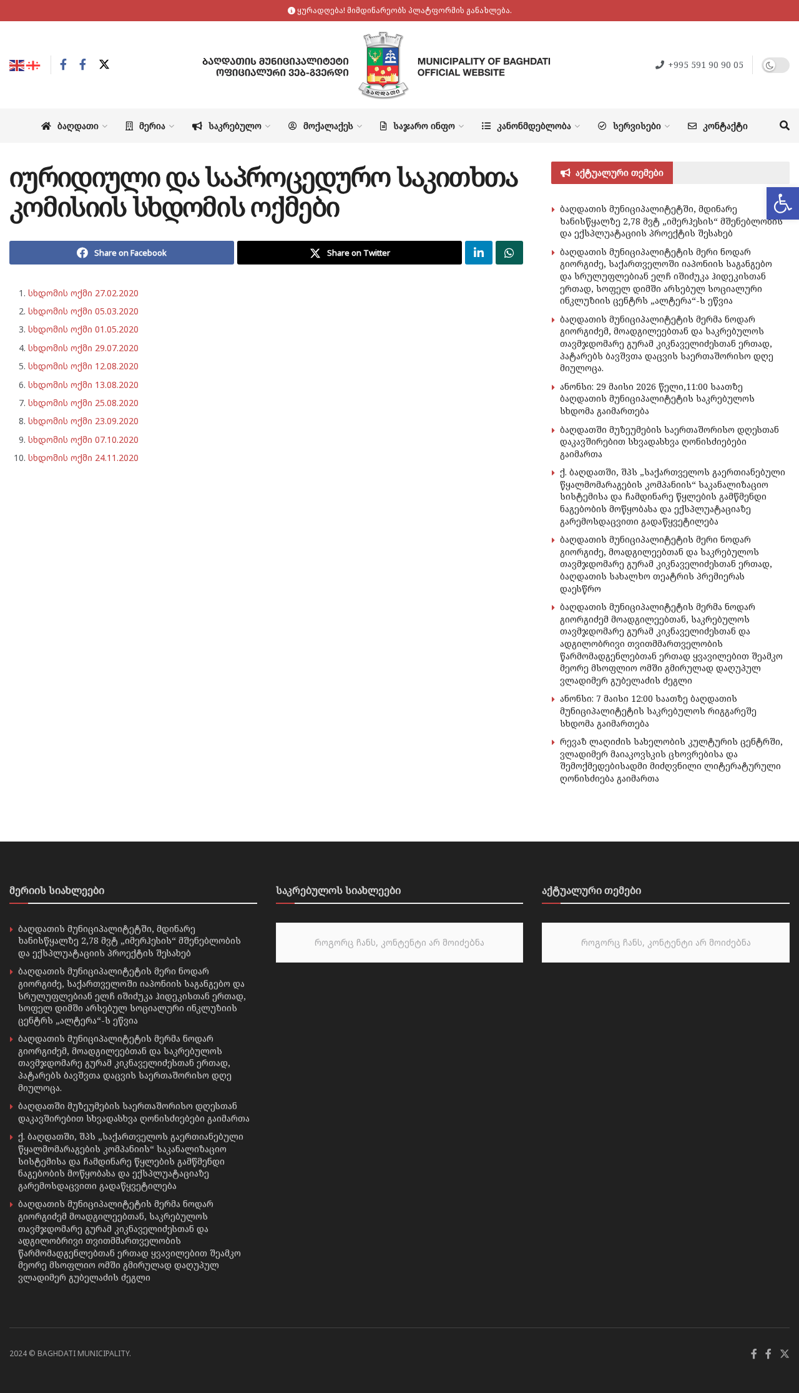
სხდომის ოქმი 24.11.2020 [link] (83, 458)
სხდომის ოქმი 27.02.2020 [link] (83, 293)
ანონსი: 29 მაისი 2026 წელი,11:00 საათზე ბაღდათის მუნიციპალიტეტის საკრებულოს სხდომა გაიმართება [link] (657, 399)
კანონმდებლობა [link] (534, 126)
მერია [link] (152, 126)
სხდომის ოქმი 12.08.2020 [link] (83, 366)
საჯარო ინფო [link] (424, 126)
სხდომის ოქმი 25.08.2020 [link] (83, 403)
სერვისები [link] (637, 126)
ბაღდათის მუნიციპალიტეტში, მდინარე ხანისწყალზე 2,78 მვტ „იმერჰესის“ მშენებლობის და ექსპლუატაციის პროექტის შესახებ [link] (671, 221)
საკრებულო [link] (235, 126)
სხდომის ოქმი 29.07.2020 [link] (83, 348)
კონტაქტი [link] (725, 126)
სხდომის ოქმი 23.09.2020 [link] (83, 421)
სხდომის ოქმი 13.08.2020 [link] (83, 385)
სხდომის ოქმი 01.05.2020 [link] (83, 329)
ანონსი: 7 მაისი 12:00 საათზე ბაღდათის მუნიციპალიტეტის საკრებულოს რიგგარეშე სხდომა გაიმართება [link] (658, 710)
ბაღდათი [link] (78, 126)
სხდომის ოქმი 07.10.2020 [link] (83, 439)
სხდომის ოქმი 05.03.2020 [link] (83, 311)
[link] (783, 203)
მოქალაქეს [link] (328, 126)
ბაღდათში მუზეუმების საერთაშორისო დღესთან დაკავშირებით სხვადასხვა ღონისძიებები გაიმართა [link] (669, 442)
